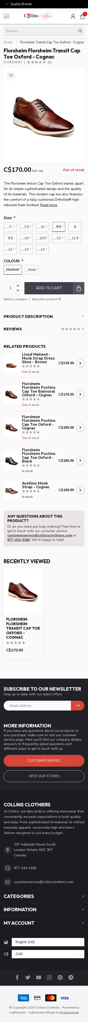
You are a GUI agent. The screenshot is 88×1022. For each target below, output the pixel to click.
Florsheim (13, 62)
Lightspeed (18, 1012)
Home (8, 42)
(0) (50, 62)
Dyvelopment (69, 1012)
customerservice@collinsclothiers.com (39, 535)
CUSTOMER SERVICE (44, 760)
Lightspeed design (41, 1012)
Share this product (45, 299)
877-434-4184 (18, 539)
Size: (9, 217)
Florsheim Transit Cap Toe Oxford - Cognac (52, 42)
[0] (82, 16)
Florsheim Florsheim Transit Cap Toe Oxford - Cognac (23, 628)
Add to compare (15, 299)
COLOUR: (13, 260)
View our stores (44, 776)
